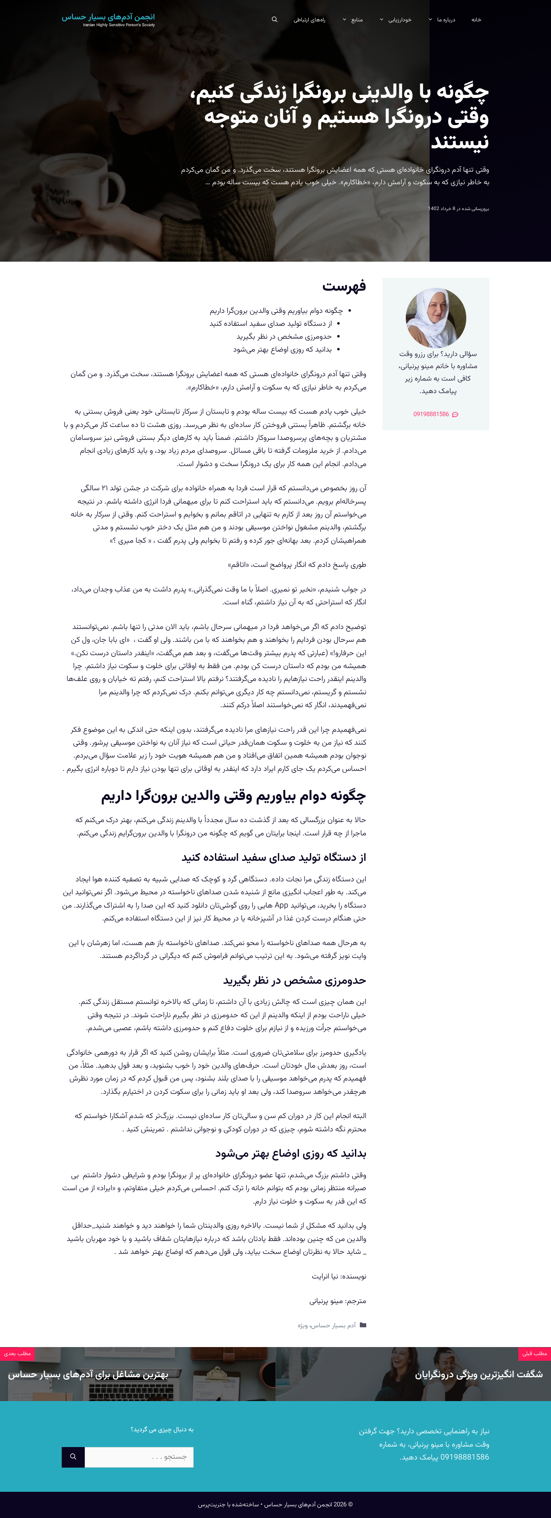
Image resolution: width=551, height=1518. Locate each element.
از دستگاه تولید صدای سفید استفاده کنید (270, 324)
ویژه (303, 1325)
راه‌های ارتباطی (310, 20)
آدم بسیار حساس (333, 1325)
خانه (476, 20)
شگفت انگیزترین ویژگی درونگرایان (479, 1375)
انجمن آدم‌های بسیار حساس (108, 17)
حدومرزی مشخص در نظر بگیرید (284, 337)
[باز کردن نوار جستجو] (275, 20)
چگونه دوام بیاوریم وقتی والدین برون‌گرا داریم (276, 311)
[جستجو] (73, 1457)
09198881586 (463, 1458)
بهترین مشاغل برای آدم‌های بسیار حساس (88, 1375)
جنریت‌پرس (211, 1505)
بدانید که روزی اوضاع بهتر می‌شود (282, 350)
